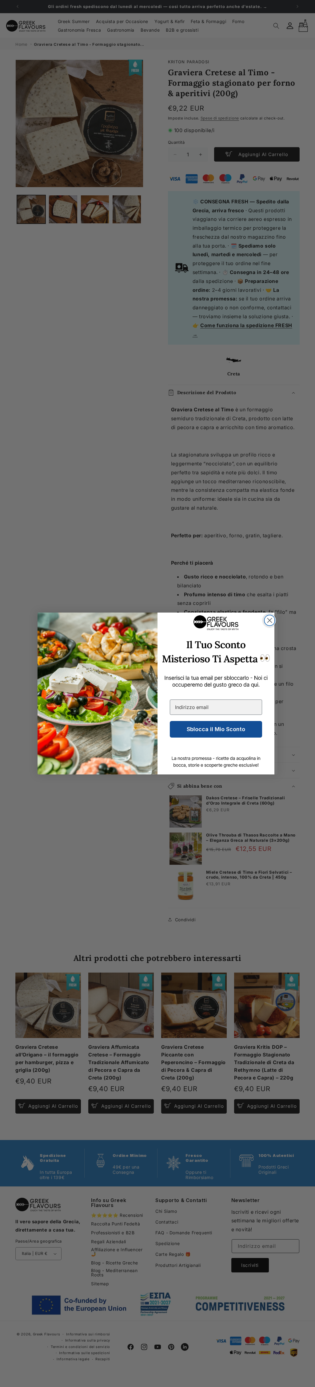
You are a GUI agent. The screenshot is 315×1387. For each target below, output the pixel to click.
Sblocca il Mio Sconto (216, 729)
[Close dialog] (269, 620)
